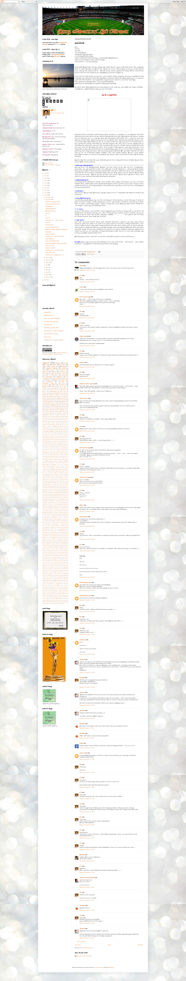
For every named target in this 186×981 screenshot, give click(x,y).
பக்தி (55, 409)
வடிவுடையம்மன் (53, 434)
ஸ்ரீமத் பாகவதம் (63, 600)
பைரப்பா (61, 565)
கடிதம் (58, 475)
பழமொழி (60, 555)
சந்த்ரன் (50, 499)
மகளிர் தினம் (64, 568)
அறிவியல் (44, 388)
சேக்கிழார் (44, 512)
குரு (59, 487)
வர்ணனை (54, 588)
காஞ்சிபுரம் (65, 418)
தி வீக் (65, 527)
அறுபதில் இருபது (49, 238)
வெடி (67, 595)
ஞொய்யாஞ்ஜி (57, 519)
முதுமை (61, 431)
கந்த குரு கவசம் (52, 477)
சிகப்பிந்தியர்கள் (57, 504)
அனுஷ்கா (65, 447)
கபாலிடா (49, 479)
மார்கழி (49, 575)
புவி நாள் (62, 563)
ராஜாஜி (43, 580)
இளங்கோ (82, 855)
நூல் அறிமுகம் (64, 550)
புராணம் (65, 429)
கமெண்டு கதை (54, 418)
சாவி (43, 504)
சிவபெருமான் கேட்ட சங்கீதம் (51, 333)
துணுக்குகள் (54, 537)
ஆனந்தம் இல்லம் (48, 457)
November (48, 199)
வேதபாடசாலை (45, 598)
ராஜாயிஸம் (49, 580)
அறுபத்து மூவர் (54, 452)
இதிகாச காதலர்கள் (61, 416)
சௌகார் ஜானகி (59, 514)
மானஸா (56, 375)
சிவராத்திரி (66, 507)
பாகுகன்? (47, 213)
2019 (45, 176)
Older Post (140, 945)
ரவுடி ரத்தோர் (64, 578)
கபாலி (48, 418)
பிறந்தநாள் (51, 429)
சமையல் (53, 393)
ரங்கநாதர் (48, 578)
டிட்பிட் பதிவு (54, 401)
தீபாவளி (59, 424)
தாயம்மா (55, 527)
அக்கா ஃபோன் (54, 414)
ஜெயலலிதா (54, 517)
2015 (45, 183)
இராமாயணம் (63, 391)
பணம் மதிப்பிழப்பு (60, 553)
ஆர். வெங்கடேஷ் (51, 459)
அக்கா (52, 446)
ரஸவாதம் (47, 222)
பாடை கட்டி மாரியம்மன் (53, 557)
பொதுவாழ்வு (48, 231)
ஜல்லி (54, 515)
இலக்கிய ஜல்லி (45, 464)
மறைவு (49, 572)
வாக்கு (43, 591)
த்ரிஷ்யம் (66, 542)
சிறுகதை (58, 363)
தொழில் (57, 542)
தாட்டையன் (49, 527)
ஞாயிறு (51, 519)
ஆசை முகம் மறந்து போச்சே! (52, 241)
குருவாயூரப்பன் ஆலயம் (47, 489)
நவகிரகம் (62, 547)
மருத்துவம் (44, 572)
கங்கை (54, 475)
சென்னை (65, 510)
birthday (50, 442)
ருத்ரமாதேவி (50, 583)
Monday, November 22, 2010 (87, 759)
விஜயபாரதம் (64, 591)
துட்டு (60, 535)
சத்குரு (45, 499)
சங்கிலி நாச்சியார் (57, 497)
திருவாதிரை (56, 533)
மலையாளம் (66, 572)
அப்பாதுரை (82, 723)
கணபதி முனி (54, 366)
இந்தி (47, 461)
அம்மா (51, 451)
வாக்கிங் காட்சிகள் (63, 590)
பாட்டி (61, 557)
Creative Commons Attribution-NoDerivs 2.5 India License (54, 353)
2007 (45, 280)
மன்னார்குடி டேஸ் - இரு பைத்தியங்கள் (54, 236)
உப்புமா (59, 466)
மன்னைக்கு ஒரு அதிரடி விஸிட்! (51, 327)
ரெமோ (65, 583)
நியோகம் (44, 550)
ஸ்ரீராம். (81, 505)
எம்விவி (66, 469)
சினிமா (44, 366)
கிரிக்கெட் (57, 388)
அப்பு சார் (57, 449)
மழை (43, 403)
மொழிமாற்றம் (60, 577)
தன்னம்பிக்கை (64, 522)
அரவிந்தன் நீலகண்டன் (61, 451)
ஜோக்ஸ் (54, 385)
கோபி (45, 494)
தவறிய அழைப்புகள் (50, 252)
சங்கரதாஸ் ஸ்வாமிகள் (48, 497)
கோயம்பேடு (50, 494)
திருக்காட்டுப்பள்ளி (46, 530)
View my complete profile (57, 113)
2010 (45, 195)
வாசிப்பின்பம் (62, 385)
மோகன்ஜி (82, 677)
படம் (50, 375)
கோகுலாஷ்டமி (60, 419)
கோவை (49, 406)
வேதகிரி (65, 596)
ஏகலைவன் (60, 472)
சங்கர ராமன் (65, 495)
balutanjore (83, 640)
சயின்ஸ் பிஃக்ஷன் (54, 421)
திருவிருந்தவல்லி (53, 535)
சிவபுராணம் (59, 507)
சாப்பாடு (64, 389)
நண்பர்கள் (65, 543)
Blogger (112, 967)
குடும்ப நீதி (62, 485)
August (48, 262)
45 (46, 215)
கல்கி (43, 481)
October (48, 257)
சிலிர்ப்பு (61, 505)
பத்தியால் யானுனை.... (50, 234)
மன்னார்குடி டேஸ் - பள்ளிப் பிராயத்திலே (53, 330)
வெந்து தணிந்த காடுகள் (56, 596)
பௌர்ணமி (49, 568)
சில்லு (49, 507)
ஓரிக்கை (49, 475)
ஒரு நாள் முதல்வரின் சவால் (52, 227)
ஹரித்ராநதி (64, 601)
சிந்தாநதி (51, 505)
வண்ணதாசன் (45, 587)
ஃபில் (53, 444)
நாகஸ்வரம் (51, 396)
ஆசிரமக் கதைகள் (53, 454)
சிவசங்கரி (54, 507)
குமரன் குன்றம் (49, 487)
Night (47, 442)
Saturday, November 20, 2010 (87, 270)
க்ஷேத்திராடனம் (45, 421)
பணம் (54, 553)
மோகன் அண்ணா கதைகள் (49, 432)
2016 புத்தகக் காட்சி (54, 437)
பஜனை (53, 552)
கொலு (43, 406)
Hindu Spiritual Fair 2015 (54, 441)
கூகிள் (48, 490)
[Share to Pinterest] (85, 254)
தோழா (61, 542)
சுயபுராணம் (45, 385)
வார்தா (48, 591)
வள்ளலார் (46, 590)
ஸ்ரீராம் (49, 601)
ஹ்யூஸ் (61, 603)
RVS (81, 275)
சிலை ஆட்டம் (57, 56)
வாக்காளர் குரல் (53, 590)
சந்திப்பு (60, 406)
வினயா (65, 434)
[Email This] (76, 254)
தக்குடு (81, 743)
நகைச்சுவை (48, 373)
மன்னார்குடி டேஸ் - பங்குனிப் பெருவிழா (53, 340)
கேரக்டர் (62, 490)
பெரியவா (49, 565)
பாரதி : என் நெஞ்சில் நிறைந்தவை (52, 318)
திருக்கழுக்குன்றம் (62, 529)
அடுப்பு (67, 446)
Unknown (82, 362)
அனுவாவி (58, 447)
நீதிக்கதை (64, 401)
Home (109, 945)
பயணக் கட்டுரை (64, 371)
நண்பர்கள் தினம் (45, 545)
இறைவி (64, 462)
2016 (45, 180)
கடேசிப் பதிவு (47, 337)
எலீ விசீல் (51, 471)
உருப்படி (63, 466)
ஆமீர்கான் (44, 459)
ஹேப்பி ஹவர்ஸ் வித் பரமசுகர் (52, 204)
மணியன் (44, 570)
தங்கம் (53, 522)
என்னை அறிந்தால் (59, 469)
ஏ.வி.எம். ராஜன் (53, 472)
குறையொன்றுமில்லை (50, 208)
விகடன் (58, 591)
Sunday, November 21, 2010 (87, 728)
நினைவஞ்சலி (64, 548)
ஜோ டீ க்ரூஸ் (63, 517)
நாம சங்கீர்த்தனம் (53, 426)
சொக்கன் (49, 514)
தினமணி (65, 423)
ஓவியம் (60, 404)
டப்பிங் (63, 519)
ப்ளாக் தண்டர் (56, 568)
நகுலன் (53, 543)
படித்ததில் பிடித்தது (51, 368)
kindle (63, 442)
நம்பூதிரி (61, 545)
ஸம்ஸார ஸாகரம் (49, 224)
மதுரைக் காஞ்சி (59, 570)
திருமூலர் (44, 533)
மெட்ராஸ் (50, 577)
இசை (54, 364)
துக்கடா (44, 391)
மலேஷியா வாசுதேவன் (57, 572)
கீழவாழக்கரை (55, 485)
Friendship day (64, 439)
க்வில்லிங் (52, 495)
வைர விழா (57, 44)
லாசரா (51, 585)
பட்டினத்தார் (61, 409)
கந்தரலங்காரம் (61, 477)
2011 (45, 192)
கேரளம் (66, 490)
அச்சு (60, 414)
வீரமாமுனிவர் (62, 595)
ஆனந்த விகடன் (65, 456)
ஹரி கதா (59, 601)
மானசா (58, 573)
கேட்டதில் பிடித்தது (55, 490)
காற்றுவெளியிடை (47, 484)
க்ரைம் (54, 406)
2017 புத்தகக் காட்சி (63, 437)
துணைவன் (61, 537)
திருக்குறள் (44, 424)
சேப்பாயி (44, 423)
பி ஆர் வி (45, 560)
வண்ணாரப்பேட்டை (53, 587)
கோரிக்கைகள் (57, 494)
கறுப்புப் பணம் (59, 479)
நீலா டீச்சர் (49, 409)
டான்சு (67, 519)
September (48, 260)
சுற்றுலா (65, 421)
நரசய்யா (66, 545)
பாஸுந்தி (60, 558)
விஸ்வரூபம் (55, 595)
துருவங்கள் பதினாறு (62, 538)
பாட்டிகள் (65, 557)
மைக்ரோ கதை (59, 396)
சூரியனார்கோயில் (46, 510)
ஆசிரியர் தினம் (63, 454)
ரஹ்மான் (46, 434)
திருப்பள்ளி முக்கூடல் (56, 532)
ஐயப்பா (57, 474)
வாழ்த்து (53, 591)
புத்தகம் (49, 380)
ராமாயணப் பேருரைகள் (48, 581)
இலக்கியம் (54, 464)
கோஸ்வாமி (64, 494)
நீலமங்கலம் (56, 550)
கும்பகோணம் (45, 419)
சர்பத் (66, 500)
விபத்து (44, 414)
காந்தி (48, 482)
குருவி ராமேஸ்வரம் (58, 489)
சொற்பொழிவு (51, 408)
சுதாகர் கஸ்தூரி (46, 401)
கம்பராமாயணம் (45, 393)
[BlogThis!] (79, 254)
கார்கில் (66, 482)
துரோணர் (44, 540)
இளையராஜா (61, 398)
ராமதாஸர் (66, 580)
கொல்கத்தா (66, 492)
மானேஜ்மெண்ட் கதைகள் (54, 431)
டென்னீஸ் (63, 520)
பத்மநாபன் (82, 659)
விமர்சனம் (54, 371)
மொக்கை (44, 389)
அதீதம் (43, 416)
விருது (50, 595)
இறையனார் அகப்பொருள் (55, 462)
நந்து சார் (57, 545)
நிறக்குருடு (50, 550)
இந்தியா (61, 461)
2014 (45, 185)
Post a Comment (81, 941)
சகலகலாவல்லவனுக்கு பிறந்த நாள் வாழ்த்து (55, 243)
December (48, 197)
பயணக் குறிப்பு (63, 386)
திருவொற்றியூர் (52, 424)
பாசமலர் (45, 557)
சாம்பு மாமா (56, 502)
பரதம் (67, 553)
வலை (43, 375)
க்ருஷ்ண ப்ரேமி (45, 495)
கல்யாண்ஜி (48, 481)
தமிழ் (59, 401)
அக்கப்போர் (62, 370)
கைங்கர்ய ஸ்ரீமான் (47, 492)
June (47, 267)
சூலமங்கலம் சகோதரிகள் (56, 510)
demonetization (54, 398)
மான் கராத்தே (64, 573)
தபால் (43, 524)
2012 (45, 190)
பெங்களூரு (44, 431)
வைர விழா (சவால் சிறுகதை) (51, 321)
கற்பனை (65, 479)
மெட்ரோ (66, 431)
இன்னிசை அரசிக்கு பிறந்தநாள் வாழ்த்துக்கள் (56, 229)
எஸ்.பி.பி (51, 388)
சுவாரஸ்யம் (52, 370)
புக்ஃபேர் (48, 562)
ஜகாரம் (65, 514)
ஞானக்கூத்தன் (45, 519)
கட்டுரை (62, 364)
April (47, 272)
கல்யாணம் (55, 399)
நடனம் (59, 543)
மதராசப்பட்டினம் (51, 570)
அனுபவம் (92, 254)
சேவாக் (43, 514)
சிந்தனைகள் (44, 505)
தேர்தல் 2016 (51, 542)
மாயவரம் (44, 575)
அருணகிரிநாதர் (45, 452)
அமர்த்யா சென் (64, 449)
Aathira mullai (83, 753)
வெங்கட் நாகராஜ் (84, 336)
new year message (47, 444)
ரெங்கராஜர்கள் (58, 583)
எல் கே (81, 265)
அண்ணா (65, 414)
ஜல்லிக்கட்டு (59, 515)
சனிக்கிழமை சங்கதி (48, 383)
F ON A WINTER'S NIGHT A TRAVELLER (51, 439)
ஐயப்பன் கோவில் (50, 474)
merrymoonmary (99, 967)
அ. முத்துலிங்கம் (59, 444)
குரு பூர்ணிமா (64, 487)
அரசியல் (58, 389)
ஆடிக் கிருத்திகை (52, 456)
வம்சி (60, 587)
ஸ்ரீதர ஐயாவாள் (55, 600)
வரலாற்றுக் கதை (47, 588)
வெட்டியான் (46, 596)
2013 (45, 188)
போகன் (58, 567)
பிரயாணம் (51, 560)
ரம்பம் (53, 578)
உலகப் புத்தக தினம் (63, 467)
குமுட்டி (55, 487)
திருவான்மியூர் (64, 533)
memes (67, 442)
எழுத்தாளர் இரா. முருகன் (60, 471)
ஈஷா (60, 464)
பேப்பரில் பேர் (55, 565)
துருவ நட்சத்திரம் (52, 538)
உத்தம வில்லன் (53, 466)
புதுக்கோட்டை (45, 563)
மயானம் (65, 570)
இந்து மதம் (54, 404)
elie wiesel (55, 442)
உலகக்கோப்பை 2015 (53, 467)
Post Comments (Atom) (87, 947)
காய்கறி (52, 482)
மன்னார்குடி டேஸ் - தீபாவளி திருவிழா (54, 250)
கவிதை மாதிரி (64, 380)
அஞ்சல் (62, 446)
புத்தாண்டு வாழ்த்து (58, 429)
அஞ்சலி (59, 403)
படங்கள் (58, 552)
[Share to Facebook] (83, 254)
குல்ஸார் (65, 489)
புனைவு (66, 363)
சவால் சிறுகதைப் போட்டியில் (58, 54)
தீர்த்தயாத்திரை (59, 408)
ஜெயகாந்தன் (65, 515)
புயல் (51, 563)
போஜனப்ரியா (51, 413)
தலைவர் (44, 527)
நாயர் (49, 548)
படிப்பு (45, 553)
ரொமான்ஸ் (44, 585)
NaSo (81, 426)
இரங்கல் (56, 380)
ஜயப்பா (49, 515)
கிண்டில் (60, 484)
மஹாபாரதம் (61, 381)
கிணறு (55, 484)
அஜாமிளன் (57, 446)
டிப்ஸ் (49, 520)
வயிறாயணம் (65, 587)
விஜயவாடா (44, 593)
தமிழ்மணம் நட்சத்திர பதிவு (61, 525)
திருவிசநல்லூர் (45, 535)
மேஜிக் (54, 577)
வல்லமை (66, 588)
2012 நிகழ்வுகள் (51, 436)
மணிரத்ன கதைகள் (61, 413)
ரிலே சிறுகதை (58, 581)
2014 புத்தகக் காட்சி (61, 436)
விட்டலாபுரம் (55, 593)
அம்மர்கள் (44, 451)
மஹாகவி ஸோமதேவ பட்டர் (49, 573)
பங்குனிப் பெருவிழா (46, 552)
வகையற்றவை (65, 375)
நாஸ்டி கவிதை (56, 548)
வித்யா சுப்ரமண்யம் (63, 593)
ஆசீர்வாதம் (44, 456)
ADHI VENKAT (84, 398)
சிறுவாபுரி (56, 505)
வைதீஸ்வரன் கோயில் (59, 598)
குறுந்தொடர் (59, 376)
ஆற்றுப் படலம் (59, 459)
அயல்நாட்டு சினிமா (51, 416)
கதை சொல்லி (64, 475)
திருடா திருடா (54, 530)
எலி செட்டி (46, 471)
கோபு (66, 419)
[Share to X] (81, 254)
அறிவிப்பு (48, 404)
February (48, 277)
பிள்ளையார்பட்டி (58, 560)
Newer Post (78, 945)
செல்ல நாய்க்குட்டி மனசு (85, 582)
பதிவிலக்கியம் (47, 312)
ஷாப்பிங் (66, 598)
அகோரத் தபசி (46, 446)
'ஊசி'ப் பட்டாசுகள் (49, 245)
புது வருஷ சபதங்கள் (57, 562)
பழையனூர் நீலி (58, 427)
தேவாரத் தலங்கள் (47, 386)
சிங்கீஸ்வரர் (64, 504)
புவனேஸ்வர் (56, 563)
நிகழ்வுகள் (62, 426)
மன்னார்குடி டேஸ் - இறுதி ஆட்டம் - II (54, 255)
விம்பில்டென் (44, 595)
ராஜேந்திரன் (55, 580)
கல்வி (60, 418)
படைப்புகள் (49, 553)
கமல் (53, 479)
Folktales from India (51, 403)
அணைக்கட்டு (51, 447)
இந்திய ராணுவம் (54, 461)
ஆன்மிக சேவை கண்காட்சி (60, 457)
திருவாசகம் (50, 533)
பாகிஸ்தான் (66, 555)
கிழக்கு (48, 485)
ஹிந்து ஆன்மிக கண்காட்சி (47, 603)
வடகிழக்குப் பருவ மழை (60, 585)
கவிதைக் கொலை (56, 481)
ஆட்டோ (58, 456)
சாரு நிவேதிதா (64, 502)
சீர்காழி (50, 509)
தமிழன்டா (49, 524)
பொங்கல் (60, 411)
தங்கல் (58, 522)
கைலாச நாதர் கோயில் (57, 492)
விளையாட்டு (55, 378)
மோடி (63, 432)
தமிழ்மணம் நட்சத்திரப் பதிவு (55, 394)
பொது (47, 364)
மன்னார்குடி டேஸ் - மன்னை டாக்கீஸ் (54, 220)
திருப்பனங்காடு (47, 532)
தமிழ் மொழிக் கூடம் (57, 524)
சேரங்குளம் (51, 512)
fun (59, 442)
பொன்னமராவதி (51, 567)
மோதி (67, 432)
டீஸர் (52, 520)
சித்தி (61, 421)
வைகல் (51, 598)
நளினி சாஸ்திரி (55, 547)
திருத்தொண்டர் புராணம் (63, 530)
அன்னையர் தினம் (46, 449)
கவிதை (65, 404)
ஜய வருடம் (44, 515)
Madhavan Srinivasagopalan (87, 384)
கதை (50, 399)
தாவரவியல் (60, 527)
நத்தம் (52, 545)
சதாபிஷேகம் (65, 497)
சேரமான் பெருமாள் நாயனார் (61, 512)
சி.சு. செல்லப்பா (49, 504)
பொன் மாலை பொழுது (85, 297)
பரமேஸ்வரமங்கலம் (47, 555)
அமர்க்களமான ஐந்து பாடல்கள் (52, 201)
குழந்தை (44, 490)
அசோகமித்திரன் (53, 391)
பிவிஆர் (64, 560)
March (47, 274)
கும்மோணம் (52, 419)
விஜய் (50, 593)
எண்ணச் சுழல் (45, 469)
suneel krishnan (84, 516)
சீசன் (45, 509)
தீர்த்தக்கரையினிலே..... (51, 211)
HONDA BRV (45, 441)
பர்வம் (51, 427)
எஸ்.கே (81, 287)
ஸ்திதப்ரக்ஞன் (47, 600)
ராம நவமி (61, 580)
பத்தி (56, 386)
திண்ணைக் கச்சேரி (50, 248)
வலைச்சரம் (51, 389)
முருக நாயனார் (55, 575)
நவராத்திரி (64, 388)
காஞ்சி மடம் (64, 481)
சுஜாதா (44, 408)
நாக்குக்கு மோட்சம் (48, 315)
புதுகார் (65, 562)
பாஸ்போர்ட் (66, 558)
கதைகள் (44, 477)
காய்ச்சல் (47, 218)
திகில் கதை (54, 529)
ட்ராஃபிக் (49, 522)
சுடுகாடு (56, 509)
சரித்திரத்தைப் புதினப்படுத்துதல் (56, 500)
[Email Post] (99, 251)
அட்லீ (45, 447)
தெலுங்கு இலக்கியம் (62, 540)
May (47, 269)
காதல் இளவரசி (49, 206)
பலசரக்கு (55, 555)
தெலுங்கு (54, 540)
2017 (45, 178)
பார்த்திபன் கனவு (45, 558)
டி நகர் (45, 520)
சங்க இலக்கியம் (58, 495)
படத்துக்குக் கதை (64, 552)
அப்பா (52, 449)
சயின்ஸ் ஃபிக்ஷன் (63, 399)
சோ (53, 514)
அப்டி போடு (61, 383)
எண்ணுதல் (52, 469)
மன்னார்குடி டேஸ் (48, 324)
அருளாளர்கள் (49, 376)
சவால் (65, 406)
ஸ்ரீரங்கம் (44, 601)
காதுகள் (44, 482)
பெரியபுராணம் (52, 411)
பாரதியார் (65, 427)
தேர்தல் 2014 (44, 542)
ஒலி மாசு (62, 474)
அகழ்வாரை (66, 444)
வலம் (60, 434)
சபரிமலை (55, 499)
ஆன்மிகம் (65, 366)
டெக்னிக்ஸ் (57, 520)
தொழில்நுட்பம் (49, 381)
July (47, 265)
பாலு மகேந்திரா (54, 558)
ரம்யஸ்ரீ (58, 578)
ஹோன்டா (57, 603)
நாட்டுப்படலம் (45, 426)
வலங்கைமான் (60, 588)
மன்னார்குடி (45, 371)
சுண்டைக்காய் (63, 509)
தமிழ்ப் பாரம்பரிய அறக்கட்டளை (54, 423)
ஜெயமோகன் (47, 517)
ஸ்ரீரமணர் (44, 436)
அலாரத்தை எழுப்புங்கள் (63, 452)
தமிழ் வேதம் (50, 525)
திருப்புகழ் (65, 532)
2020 (45, 173)
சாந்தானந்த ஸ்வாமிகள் (47, 502)
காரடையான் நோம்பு (60, 482)
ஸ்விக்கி (53, 601)
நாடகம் (65, 424)
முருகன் (61, 575)
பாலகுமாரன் (44, 429)
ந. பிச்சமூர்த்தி (47, 543)
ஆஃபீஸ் (45, 454)
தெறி (49, 540)
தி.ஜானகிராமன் (45, 529)
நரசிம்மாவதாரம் (47, 547)
